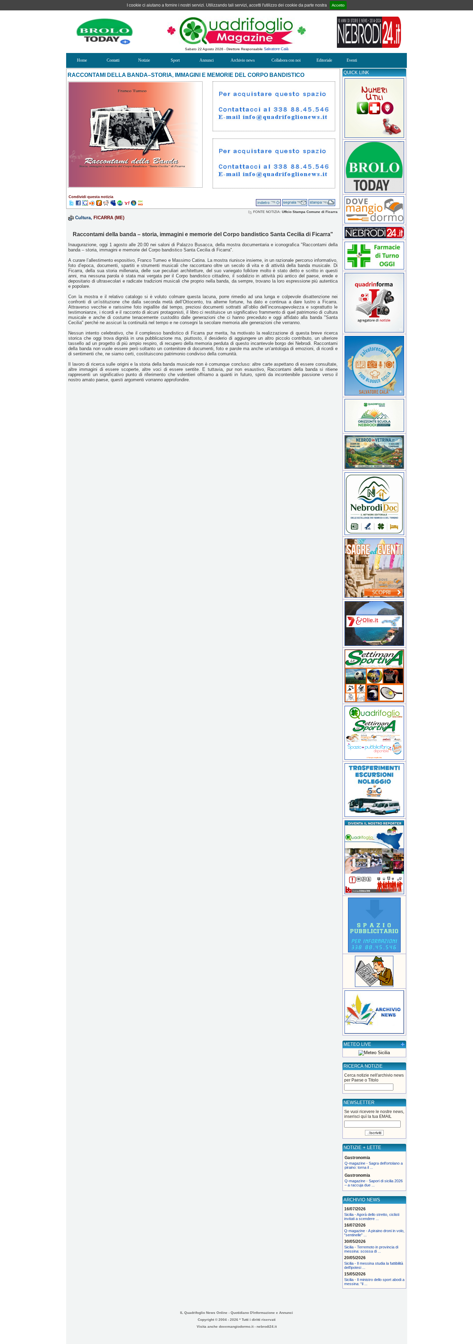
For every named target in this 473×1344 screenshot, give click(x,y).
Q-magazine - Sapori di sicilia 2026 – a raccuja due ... (374, 1183)
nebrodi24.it (267, 1326)
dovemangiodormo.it (236, 1326)
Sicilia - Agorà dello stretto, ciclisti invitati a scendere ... (371, 1216)
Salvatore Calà (276, 49)
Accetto (338, 5)
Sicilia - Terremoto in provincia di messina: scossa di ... (371, 1249)
